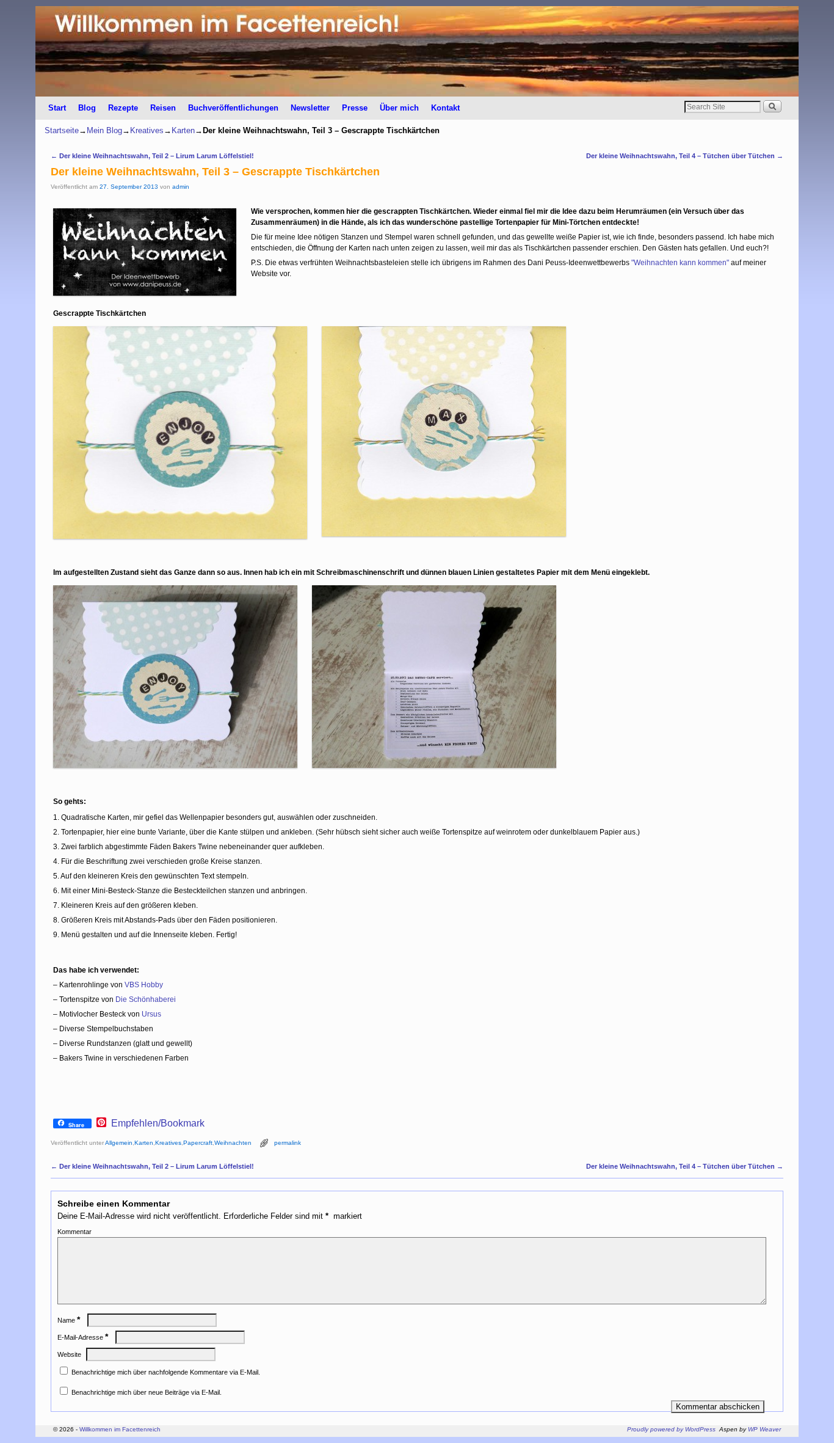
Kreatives (147, 130)
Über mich (399, 107)
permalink (287, 1142)
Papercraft (197, 1142)
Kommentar (74, 1231)
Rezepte (123, 107)
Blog (87, 107)
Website (69, 1354)
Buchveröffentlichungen (233, 107)
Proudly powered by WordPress (671, 1429)
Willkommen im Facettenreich (120, 1429)
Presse (355, 107)
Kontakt (445, 107)
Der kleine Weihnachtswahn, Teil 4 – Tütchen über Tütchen (684, 155)
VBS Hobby (144, 985)
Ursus (151, 1014)
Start (57, 107)
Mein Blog (104, 130)
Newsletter (310, 107)
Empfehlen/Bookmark (158, 1123)
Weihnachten (233, 1142)
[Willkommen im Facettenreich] (417, 51)
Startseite (62, 130)
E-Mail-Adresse (82, 1337)
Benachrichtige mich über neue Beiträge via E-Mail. (146, 1392)
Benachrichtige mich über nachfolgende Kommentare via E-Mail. (165, 1372)
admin (180, 186)
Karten (183, 130)
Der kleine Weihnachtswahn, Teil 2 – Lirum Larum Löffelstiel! (152, 155)
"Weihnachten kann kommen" (680, 262)
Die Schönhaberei (145, 999)
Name (68, 1320)
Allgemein (118, 1142)
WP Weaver (764, 1429)
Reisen (163, 107)
